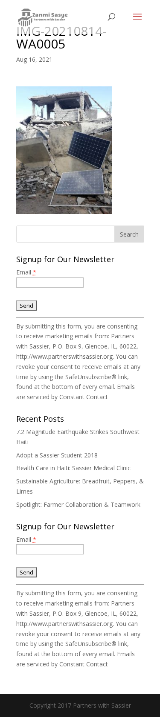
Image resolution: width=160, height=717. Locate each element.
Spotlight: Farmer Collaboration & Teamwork (78, 504)
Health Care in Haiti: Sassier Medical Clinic (73, 468)
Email (26, 272)
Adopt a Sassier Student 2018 (57, 455)
